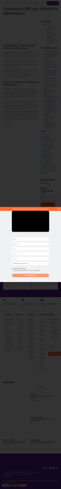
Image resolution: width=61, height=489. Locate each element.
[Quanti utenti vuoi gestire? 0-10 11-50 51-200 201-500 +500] (30, 263)
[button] (59, 209)
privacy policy (31, 270)
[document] (30, 244)
